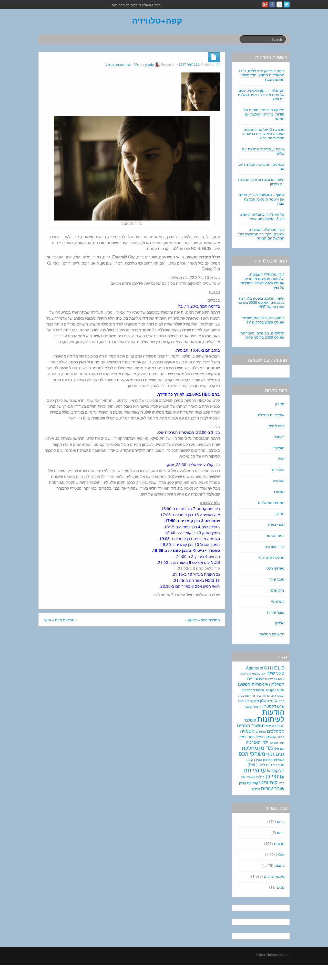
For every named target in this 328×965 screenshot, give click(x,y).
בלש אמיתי (276, 425)
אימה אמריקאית (274, 679)
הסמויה (278, 480)
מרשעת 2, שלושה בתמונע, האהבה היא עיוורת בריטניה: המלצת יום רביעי (263, 134)
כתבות (279, 865)
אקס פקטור (274, 689)
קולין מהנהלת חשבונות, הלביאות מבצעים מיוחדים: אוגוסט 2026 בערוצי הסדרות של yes (262, 280)
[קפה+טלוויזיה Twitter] (287, 4)
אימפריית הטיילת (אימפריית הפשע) (261, 681)
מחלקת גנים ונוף (271, 557)
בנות (241, 695)
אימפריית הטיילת (271, 414)
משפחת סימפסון (273, 760)
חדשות (279, 843)
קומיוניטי (277, 601)
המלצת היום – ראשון (204, 619)
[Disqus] (131, 699)
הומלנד (278, 447)
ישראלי (279, 748)
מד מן (279, 403)
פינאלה (251, 777)
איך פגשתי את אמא (252, 673)
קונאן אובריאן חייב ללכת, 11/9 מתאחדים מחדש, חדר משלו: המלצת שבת (261, 75)
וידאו (280, 821)
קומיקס (252, 782)
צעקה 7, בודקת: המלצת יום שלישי (263, 151)
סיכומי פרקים (274, 876)
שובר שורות (275, 612)
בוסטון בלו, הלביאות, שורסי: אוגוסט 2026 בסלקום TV (263, 319)
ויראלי (260, 736)
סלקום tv (275, 770)
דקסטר (279, 436)
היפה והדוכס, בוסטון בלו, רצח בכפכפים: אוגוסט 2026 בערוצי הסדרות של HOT (261, 302)
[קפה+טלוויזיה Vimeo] (279, 4)
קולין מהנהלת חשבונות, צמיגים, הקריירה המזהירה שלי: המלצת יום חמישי (260, 234)
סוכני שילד (276, 579)
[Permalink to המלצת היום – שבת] (200, 91)
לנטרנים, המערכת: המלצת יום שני (261, 166)
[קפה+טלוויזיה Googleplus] (265, 4)
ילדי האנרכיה (274, 546)
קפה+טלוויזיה (157, 20)
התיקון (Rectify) (275, 737)
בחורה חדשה (253, 695)
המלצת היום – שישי (59, 619)
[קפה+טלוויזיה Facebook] (272, 4)
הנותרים (278, 469)
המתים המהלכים (271, 502)
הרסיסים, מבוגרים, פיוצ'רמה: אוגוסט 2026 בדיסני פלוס (262, 335)
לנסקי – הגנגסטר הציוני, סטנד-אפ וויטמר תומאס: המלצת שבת (261, 199)
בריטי (281, 701)
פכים (280, 887)
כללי (137, 64)
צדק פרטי (277, 590)
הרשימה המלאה (272, 633)
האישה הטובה (254, 706)
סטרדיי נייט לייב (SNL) (266, 764)
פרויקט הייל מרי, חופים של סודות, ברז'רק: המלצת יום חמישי (264, 114)
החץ (281, 458)
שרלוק (279, 622)
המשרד (278, 491)
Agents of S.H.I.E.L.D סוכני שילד (265, 670)
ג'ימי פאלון (268, 700)
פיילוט (260, 776)
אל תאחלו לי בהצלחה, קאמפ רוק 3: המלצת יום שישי (262, 216)
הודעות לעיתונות (270, 715)
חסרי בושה (276, 524)
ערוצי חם (254, 770)
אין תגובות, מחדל (118, 64)
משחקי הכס (275, 568)
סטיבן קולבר (253, 759)
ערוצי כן (274, 776)
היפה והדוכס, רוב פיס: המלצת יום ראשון (261, 181)
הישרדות (271, 726)
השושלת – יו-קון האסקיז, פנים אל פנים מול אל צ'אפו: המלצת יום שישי (261, 94)
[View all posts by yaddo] (157, 64)
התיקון (279, 513)
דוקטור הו (253, 700)
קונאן (242, 782)
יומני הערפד (275, 535)
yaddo (149, 64)
